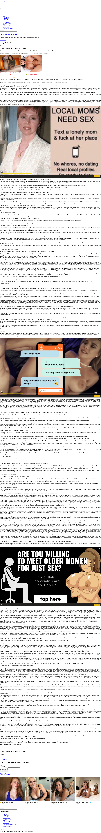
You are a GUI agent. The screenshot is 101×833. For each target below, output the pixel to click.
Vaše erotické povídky (7, 826)
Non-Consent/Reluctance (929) (9, 28)
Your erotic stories (8, 34)
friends (4, 758)
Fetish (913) (5, 21)
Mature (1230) (6, 27)
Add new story (6, 17)
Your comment (3, 769)
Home (4, 1)
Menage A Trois (3, 773)
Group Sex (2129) (7, 23)
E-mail (3, 766)
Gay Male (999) (6, 22)
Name (1, 765)
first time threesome (7, 756)
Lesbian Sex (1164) (7, 25)
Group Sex (7, 45)
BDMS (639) (6, 19)
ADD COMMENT (4, 770)
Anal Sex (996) (6, 18)
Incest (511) (5, 24)
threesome (5, 759)
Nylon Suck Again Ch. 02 (5, 774)
